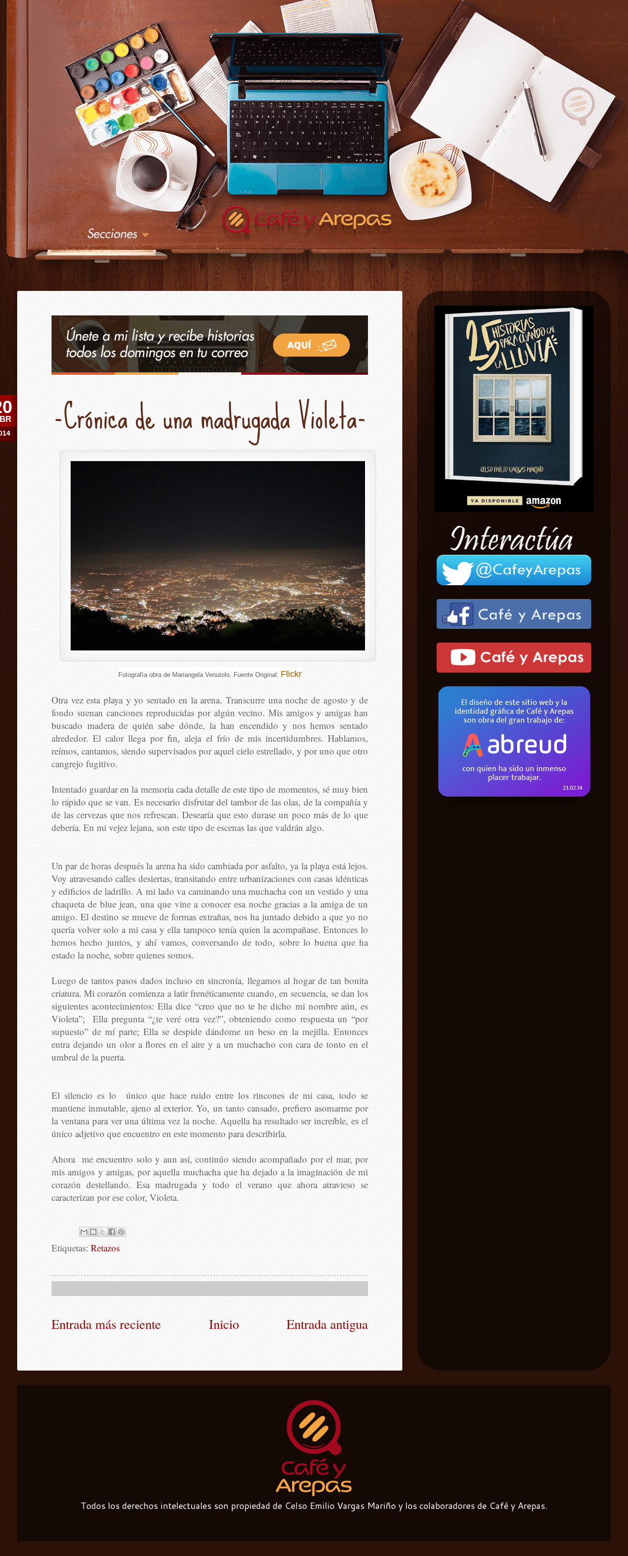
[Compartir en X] (102, 1232)
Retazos (105, 1248)
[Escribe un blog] (93, 1232)
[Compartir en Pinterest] (121, 1232)
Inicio (224, 1323)
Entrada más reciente (106, 1323)
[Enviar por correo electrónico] (84, 1232)
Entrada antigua (327, 1323)
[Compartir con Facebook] (112, 1232)
